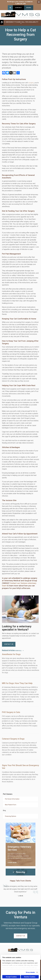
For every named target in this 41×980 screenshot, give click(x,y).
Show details (30, 972)
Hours (28, 7)
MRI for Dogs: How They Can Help (17, 683)
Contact (18, 7)
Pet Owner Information (12, 799)
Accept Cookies (11, 977)
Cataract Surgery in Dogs (13, 739)
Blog (4, 810)
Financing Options (10, 816)
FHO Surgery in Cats (11, 712)
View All (18, 650)
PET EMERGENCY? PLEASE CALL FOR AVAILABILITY (20, 22)
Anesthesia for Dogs (11, 654)
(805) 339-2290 (21, 3)
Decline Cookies (29, 977)
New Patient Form (10, 804)
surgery (31, 83)
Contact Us (8, 644)
